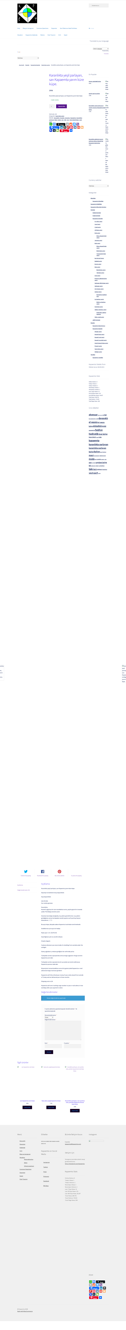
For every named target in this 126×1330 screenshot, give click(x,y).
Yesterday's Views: (94, 387)
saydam (93, 462)
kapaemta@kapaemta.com (73, 1144)
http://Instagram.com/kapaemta (75, 1164)
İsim (46, 1043)
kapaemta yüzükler (98, 357)
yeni (45, 1143)
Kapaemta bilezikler (98, 201)
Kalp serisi (97, 243)
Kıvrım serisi (98, 264)
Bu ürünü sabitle (59, 875)
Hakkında (22, 1147)
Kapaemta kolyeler (98, 218)
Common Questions (42, 28)
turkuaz (99, 469)
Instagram (46, 1162)
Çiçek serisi (98, 227)
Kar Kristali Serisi (99, 258)
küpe (56, 120)
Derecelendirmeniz (51, 1015)
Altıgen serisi (98, 331)
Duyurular (54, 28)
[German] (97, 46)
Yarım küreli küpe (74, 120)
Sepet (65, 35)
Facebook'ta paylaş (42, 875)
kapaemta (73, 118)
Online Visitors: (93, 382)
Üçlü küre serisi (99, 307)
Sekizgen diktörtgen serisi (102, 283)
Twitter (45, 1167)
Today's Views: (93, 383)
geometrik (92, 430)
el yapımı (62, 118)
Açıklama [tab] (20, 885)
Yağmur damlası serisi (100, 309)
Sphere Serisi (98, 292)
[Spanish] (99, 46)
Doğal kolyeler (96, 215)
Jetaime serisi (98, 240)
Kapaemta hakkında (31, 35)
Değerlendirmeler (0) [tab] (23, 890)
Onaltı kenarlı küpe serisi (101, 343)
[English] (95, 46)
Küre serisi (97, 267)
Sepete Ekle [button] (27, 1107)
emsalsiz (67, 118)
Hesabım (20, 35)
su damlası (101, 466)
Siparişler (22, 1172)
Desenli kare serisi (99, 334)
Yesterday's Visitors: (94, 389)
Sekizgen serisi (99, 286)
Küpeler (27, 65)
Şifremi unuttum (29, 1166)
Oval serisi (97, 275)
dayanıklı (56, 118)
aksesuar (93, 414)
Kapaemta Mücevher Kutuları (98, 207)
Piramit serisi (98, 346)
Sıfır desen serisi (99, 289)
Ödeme (42, 35)
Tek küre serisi (100, 273)
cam (97, 418)
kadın (97, 437)
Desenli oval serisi (99, 337)
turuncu (104, 469)
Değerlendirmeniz (50, 1019)
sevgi (96, 466)
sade (105, 459)
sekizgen (93, 465)
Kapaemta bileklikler (96, 204)
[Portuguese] (101, 46)
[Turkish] (93, 46)
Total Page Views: (93, 401)
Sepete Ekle (61, 106)
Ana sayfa (22, 1141)
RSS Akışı (46, 1186)
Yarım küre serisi (45, 65)
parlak (99, 459)
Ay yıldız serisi (98, 221)
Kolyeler (93, 210)
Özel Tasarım (51, 35)
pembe (102, 459)
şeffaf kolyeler (96, 320)
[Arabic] (107, 46)
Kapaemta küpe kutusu (99, 326)
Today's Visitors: (93, 385)
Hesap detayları (28, 1159)
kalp (100, 437)
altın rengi (100, 415)
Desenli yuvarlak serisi (101, 340)
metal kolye (96, 455)
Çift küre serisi (98, 230)
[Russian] (103, 46)
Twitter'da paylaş (26, 875)
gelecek (47, 1141)
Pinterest (46, 1176)
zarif (50, 122)
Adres (25, 1163)
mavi (91, 455)
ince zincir (92, 437)
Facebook (46, 1181)
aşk (103, 415)
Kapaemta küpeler (35, 65)
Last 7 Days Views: (93, 391)
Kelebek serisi (98, 261)
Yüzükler (93, 354)
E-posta (67, 1043)
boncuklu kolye (92, 418)
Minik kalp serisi (101, 251)
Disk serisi (97, 233)
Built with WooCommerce (25, 1311)
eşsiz (104, 426)
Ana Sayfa (21, 65)
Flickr (45, 1172)
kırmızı (104, 452)
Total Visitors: (92, 399)
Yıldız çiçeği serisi (99, 317)
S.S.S (59, 35)
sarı (62, 120)
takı (65, 120)
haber (50, 1141)
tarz (68, 120)
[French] (105, 46)
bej (105, 415)
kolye (97, 451)
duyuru (44, 1141)
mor (96, 459)
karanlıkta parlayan (98, 444)
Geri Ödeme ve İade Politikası (68, 28)
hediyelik (93, 433)
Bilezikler (93, 198)
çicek (99, 473)
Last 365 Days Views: (94, 395)
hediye (99, 429)
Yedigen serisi (98, 352)
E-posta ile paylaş (76, 875)
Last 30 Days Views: (94, 393)
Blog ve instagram (28, 28)
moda (59, 120)
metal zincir (103, 455)
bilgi (42, 1141)
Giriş (18, 28)
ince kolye (103, 434)
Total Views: (92, 397)
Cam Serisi (97, 224)
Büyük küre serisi (101, 270)
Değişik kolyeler (97, 213)
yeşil (80, 120)
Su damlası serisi (99, 299)
